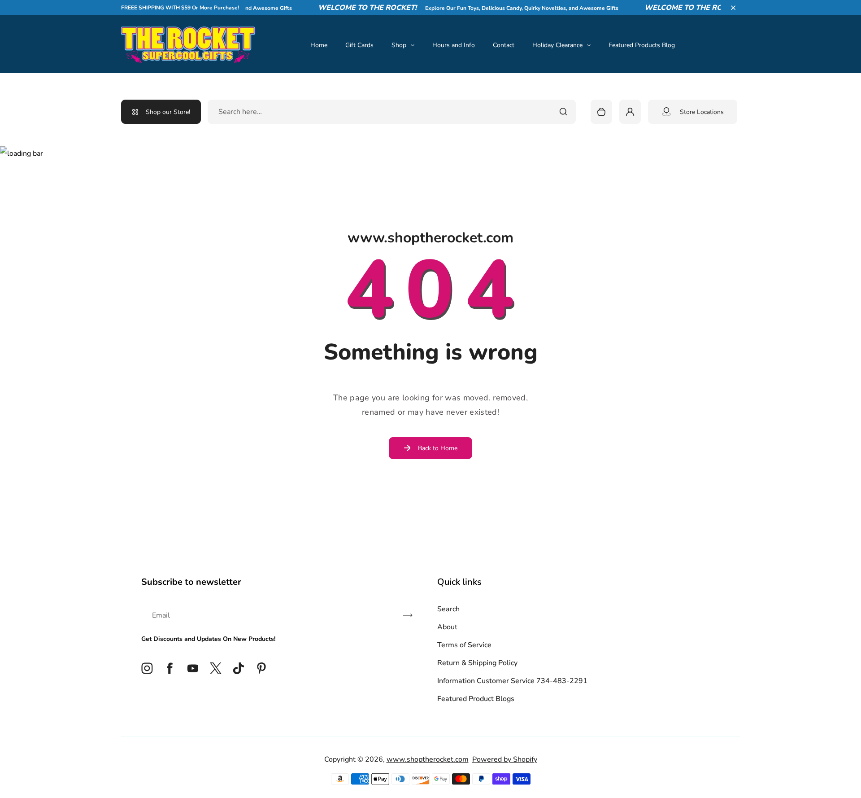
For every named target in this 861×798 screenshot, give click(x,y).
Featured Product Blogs (475, 699)
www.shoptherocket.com (428, 759)
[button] (733, 7)
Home (318, 45)
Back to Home (437, 448)
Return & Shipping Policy (477, 663)
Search (448, 609)
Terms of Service (464, 645)
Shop (398, 45)
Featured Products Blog (642, 45)
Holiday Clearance (557, 45)
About (447, 627)
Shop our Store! (168, 112)
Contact (503, 45)
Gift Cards (359, 45)
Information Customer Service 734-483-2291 (512, 681)
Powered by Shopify (504, 759)
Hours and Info (453, 45)
